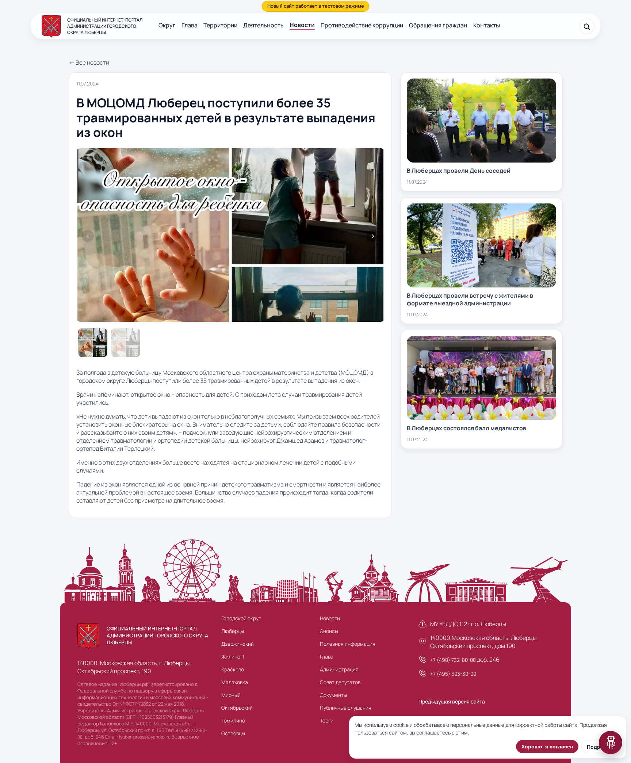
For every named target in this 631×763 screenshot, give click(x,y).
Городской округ (241, 618)
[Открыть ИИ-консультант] (610, 742)
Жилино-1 (232, 656)
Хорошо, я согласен (547, 746)
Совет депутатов (340, 682)
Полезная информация (347, 643)
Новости (302, 25)
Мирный (231, 694)
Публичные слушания (345, 707)
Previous (87, 236)
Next (373, 236)
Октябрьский (237, 707)
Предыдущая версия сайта (451, 701)
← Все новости (89, 62)
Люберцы (232, 630)
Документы (333, 694)
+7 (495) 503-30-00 (453, 673)
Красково (232, 669)
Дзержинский (237, 643)
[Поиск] (586, 26)
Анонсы (329, 630)
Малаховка (234, 682)
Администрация (339, 669)
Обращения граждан (438, 25)
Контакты (486, 25)
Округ (167, 25)
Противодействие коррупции (362, 25)
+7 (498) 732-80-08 (453, 659)
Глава (189, 25)
